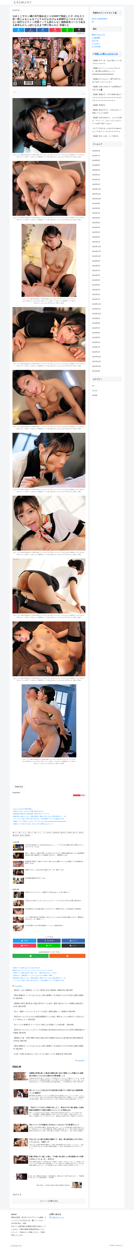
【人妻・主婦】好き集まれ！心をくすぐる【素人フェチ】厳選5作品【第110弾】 (42, 1054)
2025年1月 (96, 242)
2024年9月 (96, 261)
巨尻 (71, 832)
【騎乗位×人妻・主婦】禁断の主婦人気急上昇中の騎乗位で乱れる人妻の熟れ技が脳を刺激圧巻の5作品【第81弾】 (48, 1039)
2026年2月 (96, 179)
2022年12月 (96, 357)
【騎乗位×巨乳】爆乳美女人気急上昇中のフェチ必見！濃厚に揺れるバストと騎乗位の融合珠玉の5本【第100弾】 (48, 1005)
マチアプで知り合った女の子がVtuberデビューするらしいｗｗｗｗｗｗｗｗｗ (107, 129)
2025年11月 (96, 194)
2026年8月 (96, 151)
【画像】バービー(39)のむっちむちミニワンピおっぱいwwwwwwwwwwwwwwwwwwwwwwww (39, 821)
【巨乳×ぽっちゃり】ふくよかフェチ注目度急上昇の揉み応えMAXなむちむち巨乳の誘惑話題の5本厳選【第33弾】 (48, 1031)
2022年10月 (96, 366)
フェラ (31, 832)
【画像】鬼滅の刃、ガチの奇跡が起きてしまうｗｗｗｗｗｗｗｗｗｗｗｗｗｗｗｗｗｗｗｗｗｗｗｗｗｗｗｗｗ (107, 97)
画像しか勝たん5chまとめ (106, 54)
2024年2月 (96, 294)
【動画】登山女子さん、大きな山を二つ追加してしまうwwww (107, 111)
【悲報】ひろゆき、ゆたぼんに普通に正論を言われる (28, 811)
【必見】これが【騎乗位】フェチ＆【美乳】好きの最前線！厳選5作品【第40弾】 (43, 990)
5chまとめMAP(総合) (99, 19)
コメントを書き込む (49, 1201)
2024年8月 (96, 266)
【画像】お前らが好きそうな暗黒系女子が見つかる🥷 (107, 88)
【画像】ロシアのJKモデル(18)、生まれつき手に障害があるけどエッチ (33, 824)
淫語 (82, 832)
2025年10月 (96, 199)
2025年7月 (96, 213)
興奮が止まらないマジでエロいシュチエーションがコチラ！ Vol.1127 (32, 970)
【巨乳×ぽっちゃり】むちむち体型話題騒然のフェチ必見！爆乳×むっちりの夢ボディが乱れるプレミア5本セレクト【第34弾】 (48, 1018)
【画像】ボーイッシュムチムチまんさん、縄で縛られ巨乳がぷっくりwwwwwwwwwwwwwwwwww (106, 71)
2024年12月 (96, 246)
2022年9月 (96, 371)
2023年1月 (96, 352)
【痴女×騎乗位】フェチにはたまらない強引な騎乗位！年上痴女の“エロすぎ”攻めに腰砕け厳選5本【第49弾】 (48, 996)
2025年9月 (96, 203)
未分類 (94, 395)
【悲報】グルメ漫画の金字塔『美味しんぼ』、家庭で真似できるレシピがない (35, 973)
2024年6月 (96, 275)
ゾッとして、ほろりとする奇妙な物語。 (22, 808)
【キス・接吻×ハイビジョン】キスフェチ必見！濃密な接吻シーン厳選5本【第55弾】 (44, 1011)
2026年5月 (96, 165)
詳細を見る (19, 787)
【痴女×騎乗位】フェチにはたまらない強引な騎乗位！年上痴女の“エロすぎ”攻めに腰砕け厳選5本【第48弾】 (48, 1047)
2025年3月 (96, 232)
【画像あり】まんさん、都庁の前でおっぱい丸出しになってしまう (107, 80)
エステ (16, 832)
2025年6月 (96, 218)
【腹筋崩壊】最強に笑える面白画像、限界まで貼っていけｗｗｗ (31, 813)
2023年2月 (96, 347)
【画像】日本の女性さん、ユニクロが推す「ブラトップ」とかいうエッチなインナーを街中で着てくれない (107, 120)
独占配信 (16, 835)
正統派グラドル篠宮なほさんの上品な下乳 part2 (26, 968)
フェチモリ (18, 986)
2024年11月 (96, 251)
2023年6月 (96, 333)
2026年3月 (96, 175)
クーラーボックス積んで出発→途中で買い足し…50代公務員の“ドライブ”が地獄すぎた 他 (38, 818)
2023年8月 (96, 323)
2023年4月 (96, 342)
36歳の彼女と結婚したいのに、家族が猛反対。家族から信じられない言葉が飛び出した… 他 (39, 816)
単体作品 (57, 832)
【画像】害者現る (98, 105)
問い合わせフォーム (56, 1217)
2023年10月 (96, 314)
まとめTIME (96, 46)
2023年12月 (96, 304)
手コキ (76, 832)
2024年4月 (96, 285)
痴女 (23, 835)
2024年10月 (96, 256)
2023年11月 (96, 309)
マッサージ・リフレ (41, 832)
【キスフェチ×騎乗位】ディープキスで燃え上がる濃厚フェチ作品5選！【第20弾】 (43, 1025)
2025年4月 (96, 227)
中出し (50, 832)
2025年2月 (96, 237)
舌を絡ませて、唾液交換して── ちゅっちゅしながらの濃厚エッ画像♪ (33, 975)
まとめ (94, 390)
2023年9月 (96, 318)
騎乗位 (28, 835)
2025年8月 (96, 208)
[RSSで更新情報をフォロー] (67, 956)
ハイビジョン (24, 832)
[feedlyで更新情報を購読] (30, 956)
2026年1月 (96, 184)
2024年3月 (96, 290)
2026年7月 (96, 156)
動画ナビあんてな (98, 35)
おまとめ (95, 40)
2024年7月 (96, 270)
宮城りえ (64, 832)
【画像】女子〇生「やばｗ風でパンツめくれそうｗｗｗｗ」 (107, 62)
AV (93, 386)
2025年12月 (96, 189)
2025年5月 (96, 223)
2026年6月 (96, 160)
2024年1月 (96, 299)
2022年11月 (96, 361)
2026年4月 (96, 170)
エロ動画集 (96, 38)
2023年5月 (96, 337)
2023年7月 (96, 328)
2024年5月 (96, 280)
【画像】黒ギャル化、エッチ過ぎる (105, 136)
